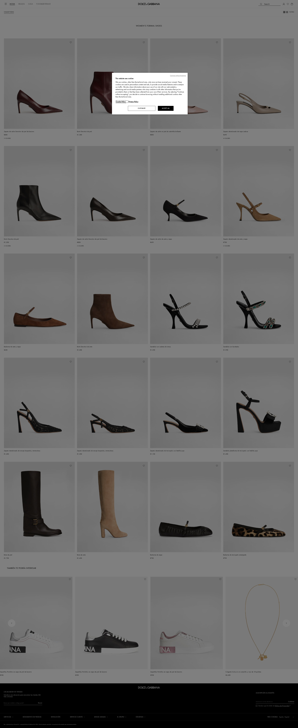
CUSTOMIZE (142, 108)
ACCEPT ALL (166, 108)
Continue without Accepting (178, 75)
